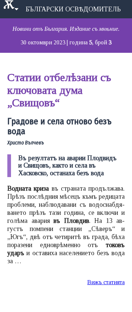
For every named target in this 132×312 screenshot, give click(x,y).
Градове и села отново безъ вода (59, 126)
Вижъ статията (106, 282)
